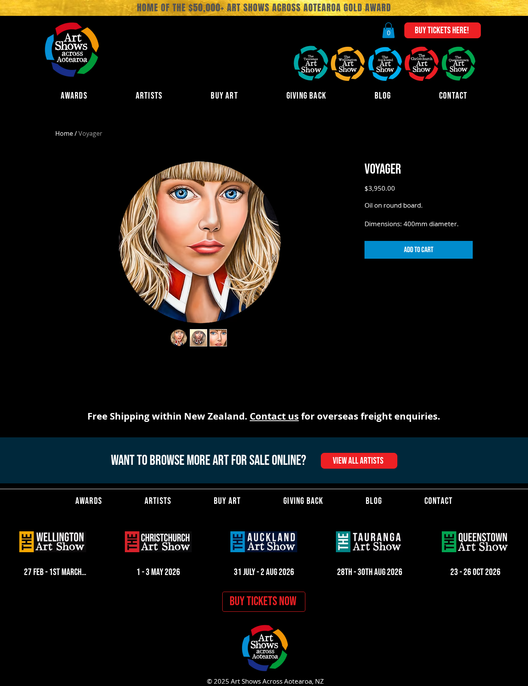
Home (64, 133)
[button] (388, 30)
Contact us (274, 416)
